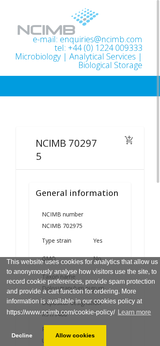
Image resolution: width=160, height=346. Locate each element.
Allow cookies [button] (75, 335)
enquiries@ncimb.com (101, 39)
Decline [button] (21, 335)
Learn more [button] (134, 312)
